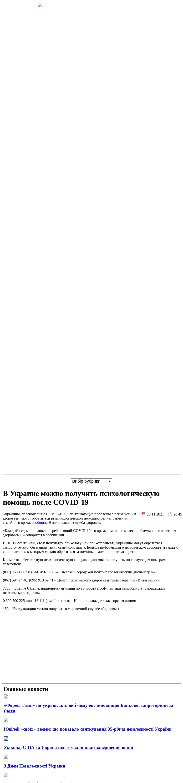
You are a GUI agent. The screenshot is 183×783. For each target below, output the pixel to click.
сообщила (39, 522)
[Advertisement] (91, 648)
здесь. (132, 552)
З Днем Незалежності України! (35, 765)
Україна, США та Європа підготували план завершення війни (68, 747)
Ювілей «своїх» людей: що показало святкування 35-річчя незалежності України (88, 729)
